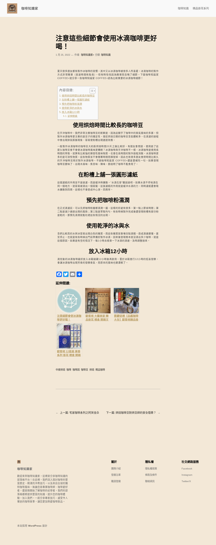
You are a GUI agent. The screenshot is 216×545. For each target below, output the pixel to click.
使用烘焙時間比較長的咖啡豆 (78, 95)
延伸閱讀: (73, 116)
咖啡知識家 (29, 8)
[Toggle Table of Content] (91, 91)
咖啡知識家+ (87, 54)
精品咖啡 (100, 369)
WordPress (35, 525)
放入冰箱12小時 (71, 112)
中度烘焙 (60, 369)
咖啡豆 (84, 369)
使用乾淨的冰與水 (72, 108)
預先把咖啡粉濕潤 (72, 103)
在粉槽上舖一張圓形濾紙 (76, 99)
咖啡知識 (106, 54)
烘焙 (91, 369)
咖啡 (68, 369)
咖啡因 (76, 369)
